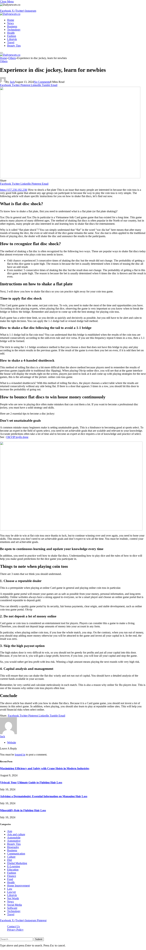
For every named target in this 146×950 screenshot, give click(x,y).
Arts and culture (16, 834)
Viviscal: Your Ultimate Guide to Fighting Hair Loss (31, 782)
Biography (13, 847)
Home (10, 20)
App (9, 831)
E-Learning (13, 866)
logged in (20, 754)
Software (12, 907)
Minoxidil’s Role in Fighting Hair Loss (23, 810)
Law (9, 888)
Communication (16, 853)
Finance (11, 875)
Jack (12, 81)
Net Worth (13, 898)
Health (11, 32)
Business (12, 26)
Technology (13, 29)
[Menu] (1, 52)
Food (10, 879)
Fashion (11, 36)
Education (13, 869)
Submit (38, 939)
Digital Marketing (17, 863)
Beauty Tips (14, 45)
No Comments (42, 81)
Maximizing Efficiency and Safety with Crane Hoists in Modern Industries (44, 768)
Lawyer (11, 891)
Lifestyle (12, 39)
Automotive (13, 840)
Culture (11, 856)
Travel (10, 42)
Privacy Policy (15, 929)
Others (3, 61)
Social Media (14, 904)
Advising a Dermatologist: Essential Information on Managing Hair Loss (43, 796)
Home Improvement (18, 885)
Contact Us (13, 926)
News (10, 23)
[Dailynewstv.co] (10, 13)
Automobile (13, 837)
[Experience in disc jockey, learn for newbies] (70, 177)
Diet (9, 859)
